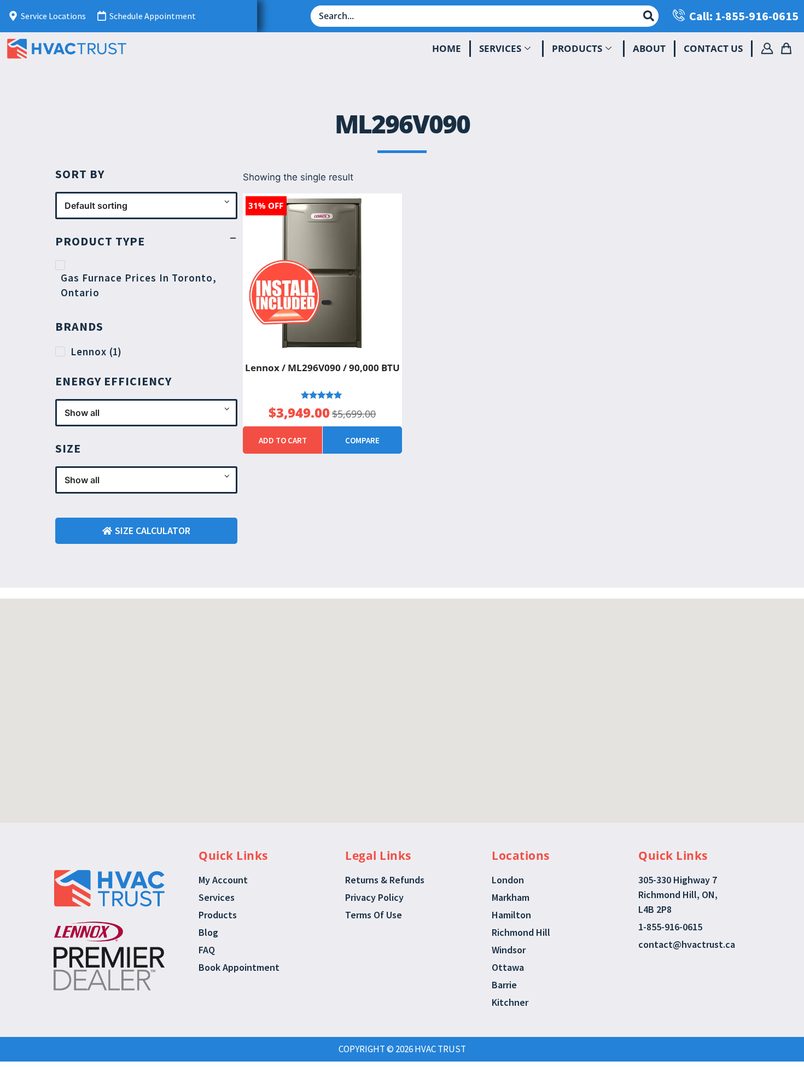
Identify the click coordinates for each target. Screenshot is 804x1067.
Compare (362, 440)
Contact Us (713, 48)
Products (577, 48)
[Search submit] (649, 16)
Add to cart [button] (283, 440)
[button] (390, 670)
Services (500, 48)
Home (446, 48)
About (649, 48)
